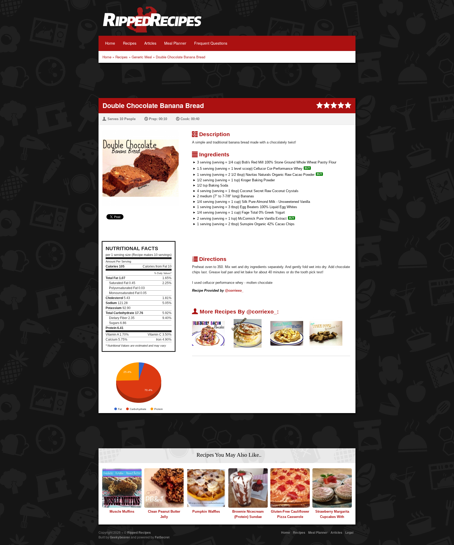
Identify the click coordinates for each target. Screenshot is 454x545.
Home (110, 43)
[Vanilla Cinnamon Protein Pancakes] (247, 333)
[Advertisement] (227, 80)
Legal (349, 532)
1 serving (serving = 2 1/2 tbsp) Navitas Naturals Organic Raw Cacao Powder (255, 175)
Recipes (129, 43)
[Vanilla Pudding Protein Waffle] (286, 333)
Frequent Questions (210, 43)
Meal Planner (175, 43)
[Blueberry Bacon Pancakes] (208, 333)
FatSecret (162, 537)
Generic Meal (142, 56)
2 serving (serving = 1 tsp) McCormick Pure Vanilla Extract (242, 218)
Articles (150, 43)
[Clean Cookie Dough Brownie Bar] (325, 333)
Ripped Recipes (152, 22)
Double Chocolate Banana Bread (180, 56)
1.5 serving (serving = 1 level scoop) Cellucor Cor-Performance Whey (249, 169)
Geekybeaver (120, 537)
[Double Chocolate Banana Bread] (139, 164)
